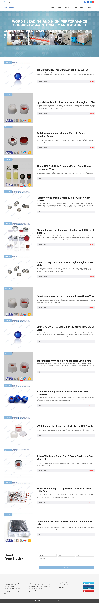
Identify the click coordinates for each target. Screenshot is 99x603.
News (81, 7)
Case (75, 7)
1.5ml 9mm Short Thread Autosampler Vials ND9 (12, 589)
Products (67, 7)
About (59, 7)
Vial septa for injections (34, 590)
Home (52, 7)
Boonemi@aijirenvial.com (68, 589)
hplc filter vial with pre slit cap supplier (12, 583)
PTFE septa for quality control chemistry (37, 591)
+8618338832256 (66, 584)
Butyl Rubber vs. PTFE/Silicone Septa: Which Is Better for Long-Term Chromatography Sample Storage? (40, 584)
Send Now (66, 567)
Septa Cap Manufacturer (21, 37)
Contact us (90, 7)
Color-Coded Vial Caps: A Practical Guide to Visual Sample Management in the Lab (39, 587)
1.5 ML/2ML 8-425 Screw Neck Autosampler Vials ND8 (10, 585)
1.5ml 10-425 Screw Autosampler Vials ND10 (12, 592)
